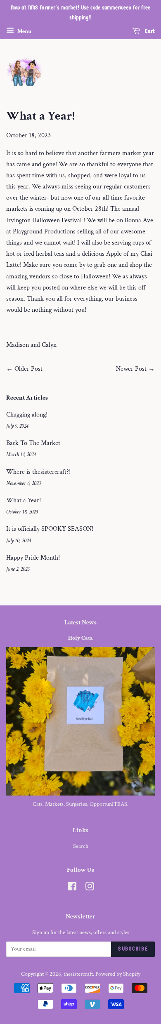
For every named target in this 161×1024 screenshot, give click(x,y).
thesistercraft (78, 974)
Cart (149, 31)
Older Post (28, 369)
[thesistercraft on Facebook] (72, 888)
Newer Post (131, 369)
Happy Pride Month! (33, 557)
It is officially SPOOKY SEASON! (49, 529)
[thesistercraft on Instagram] (89, 888)
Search (80, 846)
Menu (23, 31)
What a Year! (23, 500)
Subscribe (133, 948)
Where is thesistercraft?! (38, 472)
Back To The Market (33, 443)
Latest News (80, 622)
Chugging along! (26, 414)
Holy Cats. (80, 638)
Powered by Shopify (117, 974)
